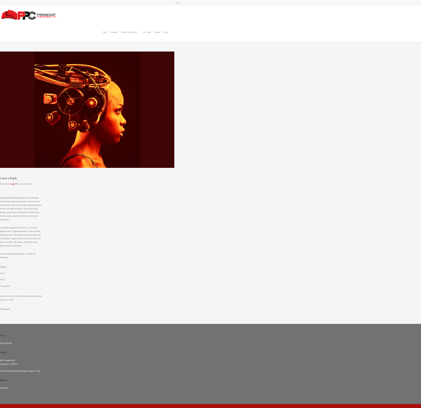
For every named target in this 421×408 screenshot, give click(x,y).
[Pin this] (20, 189)
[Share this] (10, 189)
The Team (147, 32)
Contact (157, 32)
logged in (14, 184)
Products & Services (129, 32)
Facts (105, 32)
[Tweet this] (15, 189)
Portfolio (113, 32)
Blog (166, 32)
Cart (177, 3)
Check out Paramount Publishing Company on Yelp (20, 371)
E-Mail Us (4, 388)
